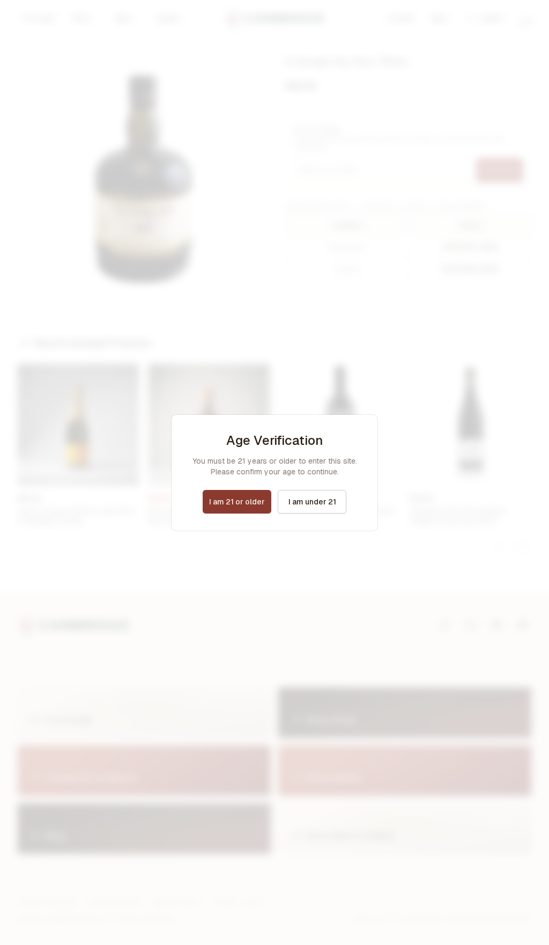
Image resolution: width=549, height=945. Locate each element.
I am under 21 (312, 502)
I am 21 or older (237, 502)
